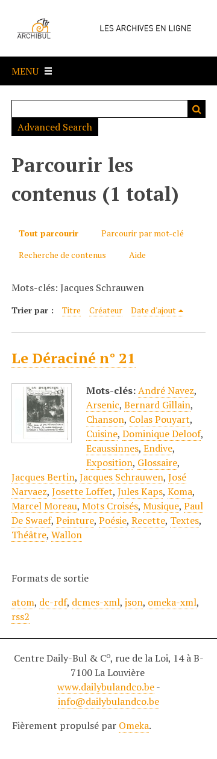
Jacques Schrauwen (121, 477)
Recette (148, 520)
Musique (161, 505)
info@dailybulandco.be (108, 701)
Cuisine (102, 433)
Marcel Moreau (44, 505)
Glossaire (157, 462)
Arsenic (102, 404)
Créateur (105, 310)
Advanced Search (54, 127)
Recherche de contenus (62, 254)
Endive (157, 448)
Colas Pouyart (159, 419)
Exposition (109, 462)
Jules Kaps (140, 491)
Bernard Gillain (157, 404)
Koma (180, 491)
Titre (71, 310)
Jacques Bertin (43, 477)
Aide (137, 254)
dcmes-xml (96, 602)
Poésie (113, 520)
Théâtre (28, 534)
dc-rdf (53, 602)
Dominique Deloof (161, 433)
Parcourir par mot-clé (142, 233)
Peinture (75, 520)
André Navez (166, 390)
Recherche (196, 109)
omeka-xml (172, 602)
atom (22, 602)
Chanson (105, 419)
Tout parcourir (48, 233)
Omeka (134, 725)
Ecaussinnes (112, 448)
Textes (184, 520)
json (134, 602)
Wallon (66, 534)
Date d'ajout (153, 310)
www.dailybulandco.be (105, 686)
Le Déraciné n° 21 (73, 357)
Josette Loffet (82, 491)
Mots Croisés (110, 505)
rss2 (20, 616)
